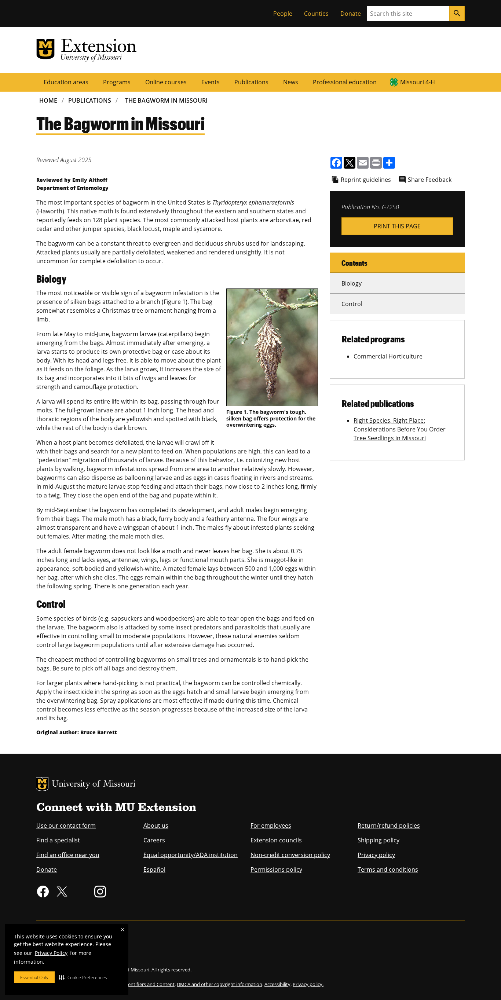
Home (48, 100)
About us (155, 825)
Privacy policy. (308, 984)
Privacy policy (376, 855)
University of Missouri (94, 785)
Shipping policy (378, 840)
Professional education (345, 82)
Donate (350, 14)
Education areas (66, 82)
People (282, 14)
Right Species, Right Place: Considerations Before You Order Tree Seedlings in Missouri (400, 429)
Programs (117, 82)
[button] (83, 977)
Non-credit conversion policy (290, 855)
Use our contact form (66, 825)
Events (210, 82)
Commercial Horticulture (388, 356)
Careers (154, 840)
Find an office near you (67, 855)
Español (154, 869)
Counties (316, 14)
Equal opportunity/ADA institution (190, 855)
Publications (251, 82)
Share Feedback (429, 180)
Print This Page (397, 226)
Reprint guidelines (366, 180)
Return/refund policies (389, 825)
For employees (271, 825)
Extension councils (276, 840)
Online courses (166, 82)
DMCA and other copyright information (219, 984)
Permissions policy (276, 869)
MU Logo (42, 784)
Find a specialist (58, 840)
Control (351, 304)
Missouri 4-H (417, 82)
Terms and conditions (388, 869)
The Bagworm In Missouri (166, 100)
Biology (351, 283)
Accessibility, (278, 984)
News (290, 82)
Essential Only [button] (34, 977)
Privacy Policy (51, 952)
